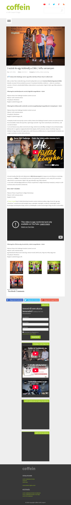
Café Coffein (12, 72)
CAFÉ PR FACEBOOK (28, 496)
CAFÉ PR (25, 480)
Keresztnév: (26, 322)
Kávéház (37, 72)
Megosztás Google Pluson (51, 300)
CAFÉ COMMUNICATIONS (29, 479)
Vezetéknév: (26, 317)
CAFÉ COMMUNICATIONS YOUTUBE (31, 494)
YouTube (44, 4)
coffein (18, 7)
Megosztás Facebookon (16, 300)
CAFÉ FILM (25, 482)
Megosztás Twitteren (33, 300)
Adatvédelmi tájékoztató (29, 485)
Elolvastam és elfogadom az (31, 333)
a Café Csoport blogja (13, 12)
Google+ (59, 4)
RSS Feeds (64, 4)
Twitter (54, 4)
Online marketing (44, 72)
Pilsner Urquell (12, 201)
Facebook (49, 4)
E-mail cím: (25, 327)
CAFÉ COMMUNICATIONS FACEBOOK (32, 493)
